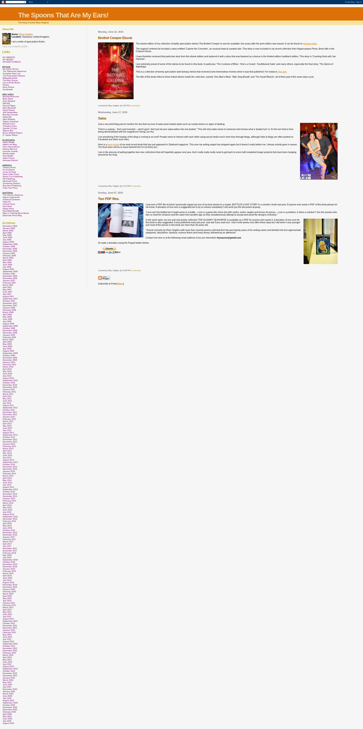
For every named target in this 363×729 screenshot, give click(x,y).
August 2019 (8, 582)
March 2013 (8, 448)
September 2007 (10, 299)
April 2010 (7, 369)
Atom (120, 283)
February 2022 (9, 632)
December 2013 (10, 469)
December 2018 (10, 566)
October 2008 (9, 328)
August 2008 (8, 324)
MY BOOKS (8, 59)
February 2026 (9, 712)
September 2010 (10, 380)
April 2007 (7, 287)
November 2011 (10, 412)
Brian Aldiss (8, 99)
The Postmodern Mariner (14, 76)
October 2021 (9, 623)
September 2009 (10, 353)
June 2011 (7, 401)
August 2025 (8, 700)
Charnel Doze (9, 204)
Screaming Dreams (11, 183)
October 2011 (9, 410)
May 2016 (7, 526)
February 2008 (9, 310)
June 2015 (7, 510)
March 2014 (8, 476)
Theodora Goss (10, 126)
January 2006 (9, 253)
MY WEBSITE (9, 57)
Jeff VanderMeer (10, 112)
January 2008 (9, 308)
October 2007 (9, 301)
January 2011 (9, 389)
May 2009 (7, 344)
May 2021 (7, 612)
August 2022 (8, 641)
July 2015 (7, 512)
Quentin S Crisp (10, 128)
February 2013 (9, 446)
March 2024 (8, 680)
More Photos (8, 87)
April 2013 (7, 451)
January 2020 (9, 589)
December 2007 (10, 305)
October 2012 (9, 437)
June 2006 (7, 264)
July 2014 (7, 485)
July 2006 (7, 267)
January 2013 (9, 444)
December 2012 (10, 442)
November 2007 (10, 303)
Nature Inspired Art (11, 197)
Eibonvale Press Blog (12, 215)
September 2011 (10, 407)
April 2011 (7, 396)
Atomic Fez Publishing (13, 176)
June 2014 (7, 482)
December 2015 (10, 519)
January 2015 (9, 498)
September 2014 (10, 489)
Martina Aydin (9, 153)
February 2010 (9, 364)
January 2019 (9, 569)
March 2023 (8, 655)
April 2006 (7, 260)
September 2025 (10, 703)
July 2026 (7, 721)
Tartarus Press (9, 167)
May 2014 (7, 480)
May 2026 (7, 716)
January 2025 (9, 691)
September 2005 (10, 244)
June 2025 (7, 696)
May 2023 (7, 659)
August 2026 (8, 723)
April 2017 (7, 544)
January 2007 (9, 280)
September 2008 (10, 326)
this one (282, 72)
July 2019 (7, 580)
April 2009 (7, 342)
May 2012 (7, 426)
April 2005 (7, 233)
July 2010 (7, 376)
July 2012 (7, 430)
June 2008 (7, 319)
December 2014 (10, 496)
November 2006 (10, 276)
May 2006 (7, 262)
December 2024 (10, 689)
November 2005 (10, 249)
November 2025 (10, 707)
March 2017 (8, 541)
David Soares (9, 110)
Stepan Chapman (10, 121)
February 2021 (9, 605)
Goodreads (8, 89)
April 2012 (7, 423)
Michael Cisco (9, 124)
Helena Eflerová (10, 149)
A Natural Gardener (11, 199)
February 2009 (9, 337)
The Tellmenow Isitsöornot (14, 71)
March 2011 (8, 394)
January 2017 (9, 537)
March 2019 (8, 573)
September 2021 (10, 621)
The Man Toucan (10, 80)
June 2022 (7, 637)
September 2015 (10, 516)
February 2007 (9, 283)
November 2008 (10, 330)
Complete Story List (11, 73)
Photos (6, 85)
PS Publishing (9, 179)
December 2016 (10, 535)
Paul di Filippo (9, 105)
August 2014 (8, 487)
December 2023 (10, 675)
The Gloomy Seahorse (13, 195)
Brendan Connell (10, 115)
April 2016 (7, 523)
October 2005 (9, 246)
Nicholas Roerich (10, 160)
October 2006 (9, 274)
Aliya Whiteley (9, 119)
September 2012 (10, 435)
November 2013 (10, 467)
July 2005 (7, 240)
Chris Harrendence (11, 147)
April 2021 (7, 610)
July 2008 (7, 321)
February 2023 (9, 653)
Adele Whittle (8, 142)
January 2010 (9, 362)
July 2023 (7, 664)
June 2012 (7, 428)
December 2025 (10, 709)
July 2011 (7, 403)
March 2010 (8, 367)
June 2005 (7, 237)
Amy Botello (8, 156)
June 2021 (7, 614)
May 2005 (7, 235)
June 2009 (7, 346)
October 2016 (9, 530)
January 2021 (9, 603)
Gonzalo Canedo (10, 151)
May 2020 (7, 598)
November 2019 (10, 585)
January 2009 (9, 335)
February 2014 (9, 473)
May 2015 (7, 507)
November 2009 (10, 358)
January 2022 (9, 630)
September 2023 (10, 669)
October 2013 (9, 464)
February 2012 (9, 419)
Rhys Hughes (26, 34)
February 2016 (9, 521)
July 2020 (7, 600)
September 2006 (10, 271)
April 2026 (7, 714)
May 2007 (7, 289)
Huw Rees (7, 206)
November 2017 (10, 548)
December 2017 (10, 551)
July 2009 (7, 348)
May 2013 (7, 453)
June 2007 (7, 292)
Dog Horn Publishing (12, 185)
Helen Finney (9, 158)
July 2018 (7, 557)
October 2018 (9, 562)
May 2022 (7, 635)
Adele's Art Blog (10, 144)
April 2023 (7, 657)
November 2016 (10, 532)
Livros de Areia (9, 172)
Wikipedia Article (10, 78)
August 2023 (8, 666)
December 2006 (10, 278)
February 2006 (9, 255)
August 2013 (8, 460)
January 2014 (9, 471)
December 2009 (10, 360)
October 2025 (9, 705)
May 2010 (7, 371)
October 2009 (9, 355)
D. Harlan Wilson (10, 135)
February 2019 (9, 571)
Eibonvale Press (10, 181)
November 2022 (10, 648)
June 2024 (7, 684)
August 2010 (8, 378)
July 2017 (7, 546)
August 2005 (8, 242)
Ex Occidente (9, 170)
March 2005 (8, 230)
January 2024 (9, 678)
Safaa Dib (7, 117)
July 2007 (7, 294)
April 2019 (7, 575)
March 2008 (8, 312)
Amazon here (310, 43)
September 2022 (10, 644)
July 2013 (7, 457)
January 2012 (9, 417)
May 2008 (7, 317)
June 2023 (7, 662)
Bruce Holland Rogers (12, 133)
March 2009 (8, 339)
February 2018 (9, 553)
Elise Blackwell (9, 108)
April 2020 (7, 596)
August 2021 (8, 619)
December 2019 (10, 587)
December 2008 (10, 333)
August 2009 (8, 351)
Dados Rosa (8, 208)
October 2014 (9, 491)
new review (113, 144)
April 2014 (7, 478)
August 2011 (8, 405)
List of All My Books (11, 82)
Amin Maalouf (9, 101)
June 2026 (7, 719)
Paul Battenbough (11, 211)
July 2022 (7, 639)
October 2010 (9, 383)
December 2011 (10, 414)
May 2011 (7, 398)
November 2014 (10, 494)
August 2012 (8, 432)
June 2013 (7, 455)
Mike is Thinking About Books (16, 213)
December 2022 (10, 650)
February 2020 (9, 591)
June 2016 (7, 528)
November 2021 (10, 625)
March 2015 (8, 503)
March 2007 (8, 285)
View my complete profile (15, 46)
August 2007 (8, 296)
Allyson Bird (8, 130)
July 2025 (7, 698)
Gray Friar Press (10, 188)
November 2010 (10, 385)
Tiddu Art (7, 202)
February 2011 (9, 392)
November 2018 (10, 564)
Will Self (6, 103)
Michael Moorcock (11, 96)
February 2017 (9, 539)
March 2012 (8, 421)
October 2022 (9, 646)
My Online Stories (11, 69)
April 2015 (7, 505)
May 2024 (7, 682)
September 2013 (10, 462)
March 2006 (8, 258)
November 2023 (10, 673)
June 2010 (7, 373)
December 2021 (10, 628)
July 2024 (7, 687)
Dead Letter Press (11, 174)
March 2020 (8, 594)
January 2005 (9, 228)
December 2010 (10, 387)
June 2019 (7, 578)
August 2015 (8, 514)
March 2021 (8, 607)
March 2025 (8, 694)
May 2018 (7, 555)
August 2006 (8, 269)
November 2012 (10, 439)
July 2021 (7, 616)
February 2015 (9, 501)
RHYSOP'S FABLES (12, 62)
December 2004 (10, 226)
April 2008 (7, 314)
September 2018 (10, 560)
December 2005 (10, 251)
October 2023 (9, 671)
